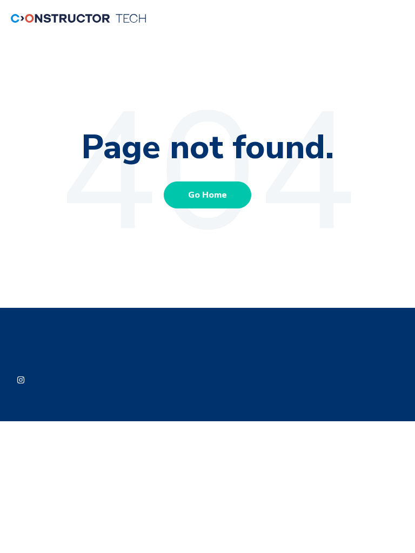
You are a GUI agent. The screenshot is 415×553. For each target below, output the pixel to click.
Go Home (207, 195)
